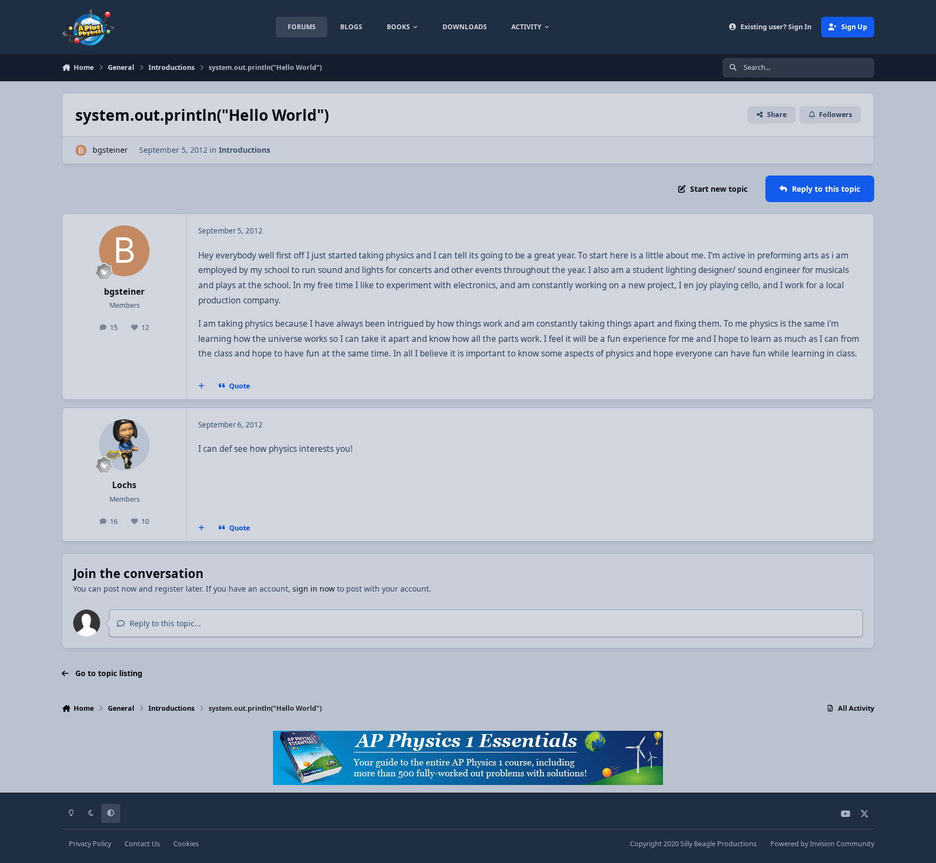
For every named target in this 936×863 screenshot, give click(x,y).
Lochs (124, 485)
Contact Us (142, 843)
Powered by (822, 843)
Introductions (244, 150)
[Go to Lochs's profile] (124, 444)
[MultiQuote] (201, 386)
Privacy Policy (90, 843)
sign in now (313, 588)
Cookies (186, 843)
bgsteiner (110, 150)
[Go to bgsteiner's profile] (81, 150)
